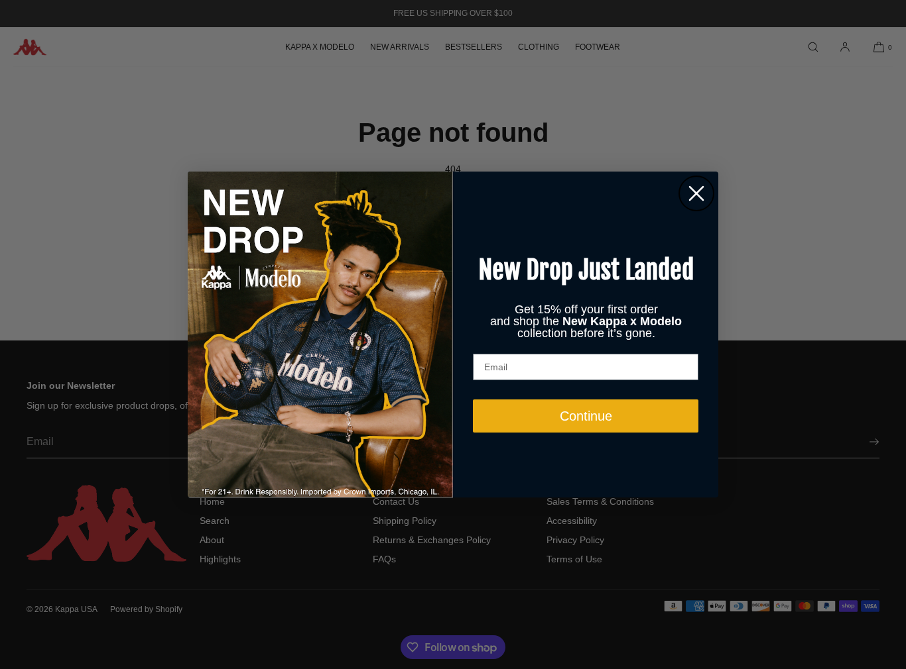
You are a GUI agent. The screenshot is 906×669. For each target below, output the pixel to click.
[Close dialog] (696, 193)
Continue (586, 416)
